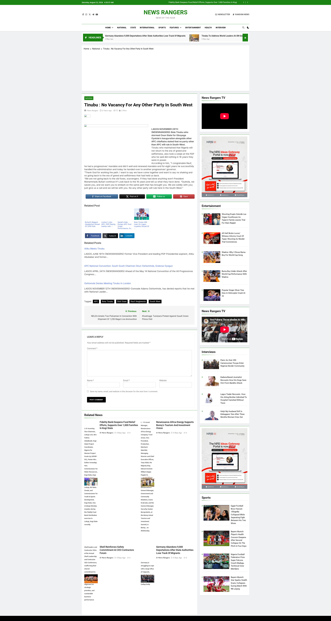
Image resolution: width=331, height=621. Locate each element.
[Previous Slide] (243, 2)
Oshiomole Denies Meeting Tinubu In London (107, 283)
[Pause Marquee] (245, 37)
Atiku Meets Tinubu (94, 248)
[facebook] (83, 14)
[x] (90, 14)
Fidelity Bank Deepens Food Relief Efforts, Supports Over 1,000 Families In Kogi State (119, 425)
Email (126, 380)
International (147, 27)
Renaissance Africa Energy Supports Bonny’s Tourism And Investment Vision (203, 3)
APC (96, 301)
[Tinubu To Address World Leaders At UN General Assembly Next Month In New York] (154, 39)
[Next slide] (247, 2)
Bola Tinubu (107, 301)
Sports (162, 27)
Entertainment (193, 27)
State (133, 27)
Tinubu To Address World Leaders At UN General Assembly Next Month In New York (200, 36)
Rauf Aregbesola (138, 301)
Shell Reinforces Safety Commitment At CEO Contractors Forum (117, 550)
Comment (92, 348)
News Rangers (92, 110)
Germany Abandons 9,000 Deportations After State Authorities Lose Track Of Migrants (105, 36)
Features (174, 27)
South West (155, 301)
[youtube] (97, 14)
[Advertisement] (165, 70)
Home (108, 27)
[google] (93, 14)
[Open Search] (243, 27)
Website (163, 380)
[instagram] (86, 14)
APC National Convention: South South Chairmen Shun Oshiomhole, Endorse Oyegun (128, 266)
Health (208, 27)
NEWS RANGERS (165, 12)
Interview (221, 27)
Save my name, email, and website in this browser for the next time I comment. (124, 391)
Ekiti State (121, 301)
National (121, 27)
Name (90, 380)
